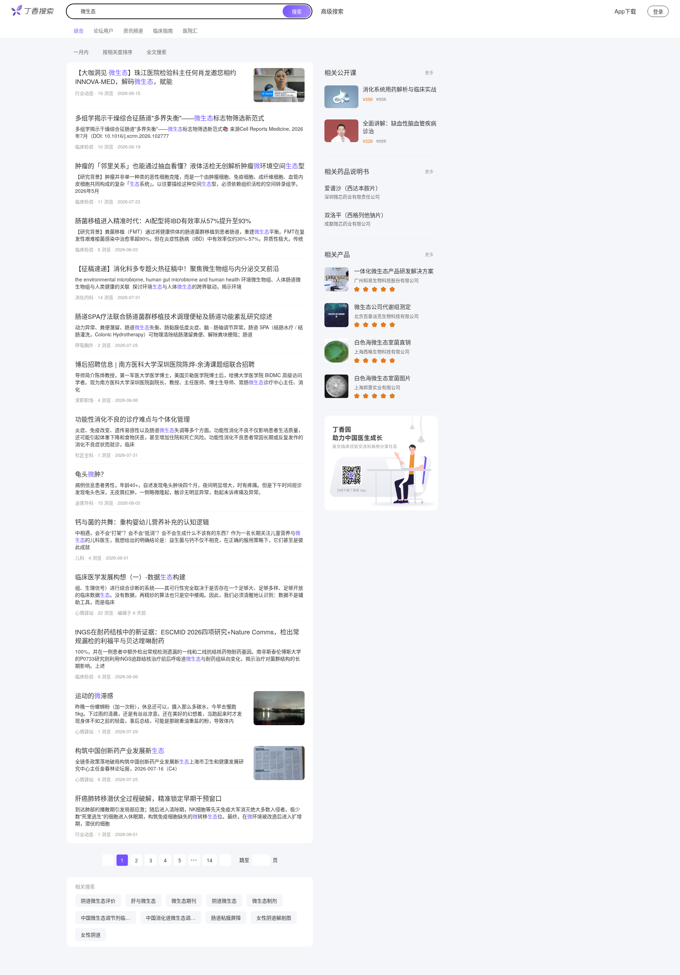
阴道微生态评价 (98, 900)
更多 (429, 72)
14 (209, 860)
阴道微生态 (224, 900)
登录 (658, 11)
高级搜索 (332, 11)
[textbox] (176, 11)
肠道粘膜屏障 (226, 917)
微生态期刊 (183, 900)
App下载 (625, 11)
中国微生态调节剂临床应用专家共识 (105, 919)
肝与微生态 (143, 900)
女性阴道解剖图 (273, 917)
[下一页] (225, 860)
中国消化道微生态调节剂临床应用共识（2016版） (171, 919)
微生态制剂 (264, 900)
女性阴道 (91, 934)
